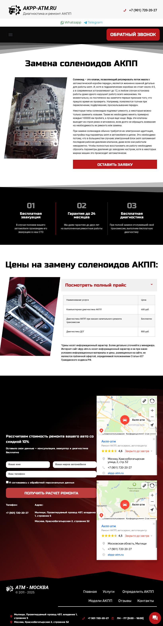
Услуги (108, 591)
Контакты (145, 601)
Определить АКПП (138, 591)
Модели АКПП (100, 601)
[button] (10, 34)
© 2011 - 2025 (25, 592)
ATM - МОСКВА (32, 587)
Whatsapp (72, 22)
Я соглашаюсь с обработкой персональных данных (41, 482)
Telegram (95, 22)
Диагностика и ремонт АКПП (47, 14)
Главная (90, 591)
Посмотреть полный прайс (95, 285)
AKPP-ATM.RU (39, 8)
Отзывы (124, 601)
